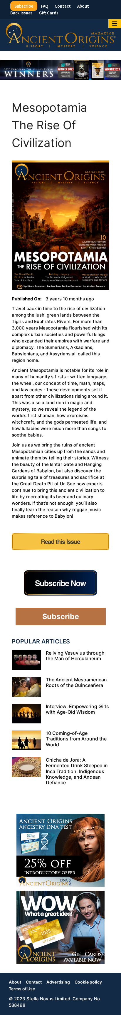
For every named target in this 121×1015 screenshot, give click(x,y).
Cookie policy (88, 981)
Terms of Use (22, 988)
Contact (63, 6)
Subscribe (23, 6)
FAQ (44, 6)
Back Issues (21, 13)
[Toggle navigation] (114, 23)
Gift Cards (48, 13)
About (83, 6)
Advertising (58, 981)
